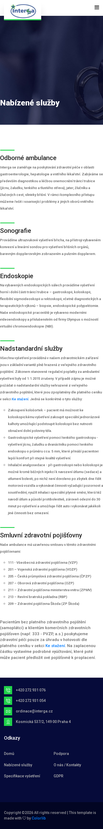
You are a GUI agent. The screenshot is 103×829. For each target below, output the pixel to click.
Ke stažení (20, 399)
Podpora (61, 753)
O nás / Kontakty (67, 765)
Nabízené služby (18, 765)
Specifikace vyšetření (22, 776)
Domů (9, 753)
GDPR (58, 776)
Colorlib (39, 818)
